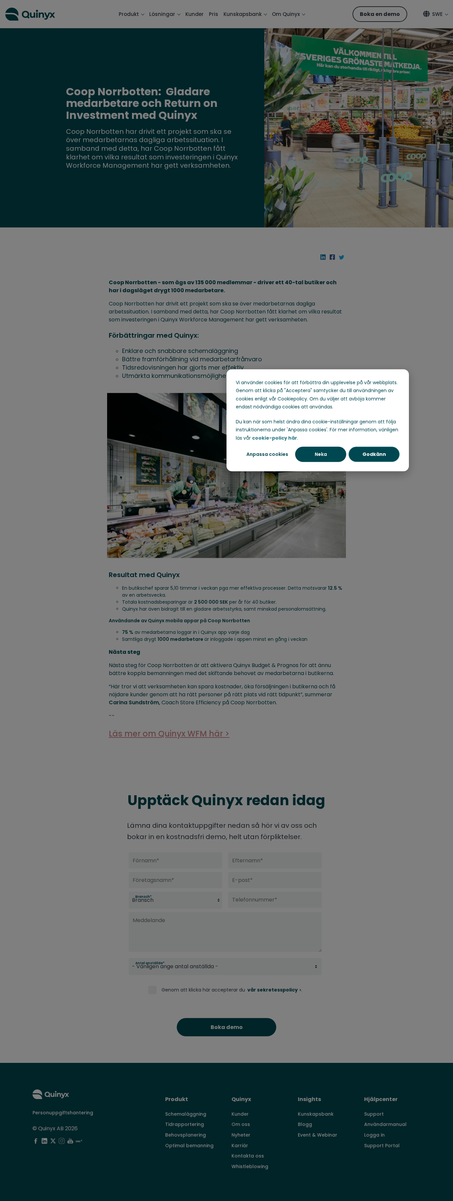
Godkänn (374, 454)
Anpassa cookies (267, 454)
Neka (321, 454)
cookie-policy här (274, 438)
